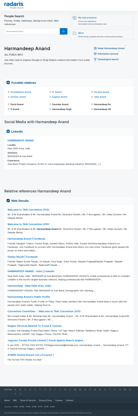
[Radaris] (13, 4)
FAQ (15, 400)
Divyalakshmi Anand (21, 92)
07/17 (40, 407)
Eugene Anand (59, 96)
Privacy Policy (45, 400)
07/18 (34, 407)
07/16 (46, 407)
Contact (69, 400)
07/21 (15, 407)
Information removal (108, 53)
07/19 (28, 407)
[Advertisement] (69, 73)
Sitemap (8, 389)
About (7, 400)
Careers (59, 400)
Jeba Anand (100, 96)
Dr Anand (57, 92)
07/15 (52, 407)
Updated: (8, 407)
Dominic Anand (18, 96)
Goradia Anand (101, 92)
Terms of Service (28, 400)
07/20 (21, 407)
